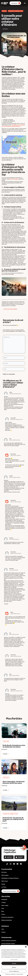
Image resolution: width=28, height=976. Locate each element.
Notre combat (4, 905)
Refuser (14, 967)
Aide (2, 929)
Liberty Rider (13, 551)
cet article (15, 179)
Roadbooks (4, 899)
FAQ (11, 179)
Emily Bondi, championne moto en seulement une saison (14, 746)
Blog (2, 911)
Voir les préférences (14, 971)
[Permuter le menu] (24, 3)
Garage (3, 884)
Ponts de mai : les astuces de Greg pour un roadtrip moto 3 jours (13, 819)
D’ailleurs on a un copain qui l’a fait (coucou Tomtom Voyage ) (13, 125)
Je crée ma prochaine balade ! (10, 308)
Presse (3, 914)
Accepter (14, 963)
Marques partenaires (6, 920)
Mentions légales (19, 974)
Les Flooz (3, 887)
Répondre (22, 412)
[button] (26, 946)
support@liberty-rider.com (16, 429)
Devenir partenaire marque (8, 943)
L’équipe (3, 902)
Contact (3, 932)
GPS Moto (4, 872)
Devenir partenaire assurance (8, 940)
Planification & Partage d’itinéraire (10, 878)
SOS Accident (4, 875)
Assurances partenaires (7, 917)
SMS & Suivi (4, 881)
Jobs (2, 908)
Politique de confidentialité (10, 974)
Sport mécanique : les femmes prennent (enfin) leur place (14, 782)
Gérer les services (14, 959)
